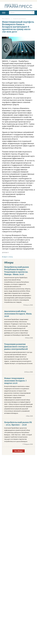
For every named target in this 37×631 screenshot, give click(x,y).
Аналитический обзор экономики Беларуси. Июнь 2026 (18, 313)
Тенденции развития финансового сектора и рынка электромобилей (16, 346)
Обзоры (8, 262)
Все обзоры (19, 451)
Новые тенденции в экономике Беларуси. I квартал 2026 (15, 380)
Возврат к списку (7, 257)
